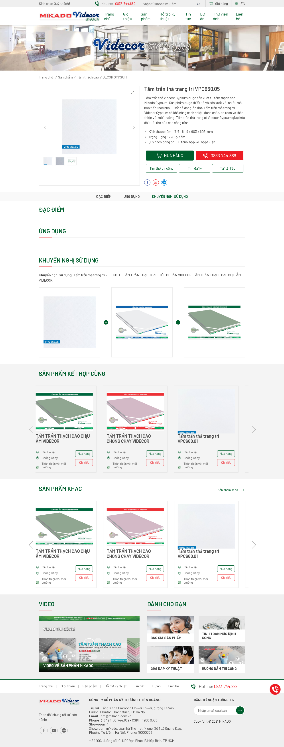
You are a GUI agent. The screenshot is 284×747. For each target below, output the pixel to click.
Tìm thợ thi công (162, 168)
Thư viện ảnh (220, 16)
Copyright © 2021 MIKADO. (212, 721)
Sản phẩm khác (228, 490)
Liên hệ (239, 16)
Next (134, 126)
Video (47, 603)
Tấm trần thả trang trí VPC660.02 (205, 438)
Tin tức (188, 16)
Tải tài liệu (227, 168)
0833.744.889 (125, 3)
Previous (44, 126)
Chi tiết (91, 462)
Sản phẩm (145, 16)
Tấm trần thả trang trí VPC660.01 (134, 438)
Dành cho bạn (166, 603)
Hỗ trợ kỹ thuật (167, 16)
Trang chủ (109, 16)
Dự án (202, 16)
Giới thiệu (127, 16)
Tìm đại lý (195, 168)
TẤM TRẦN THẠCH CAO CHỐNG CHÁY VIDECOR (64, 438)
